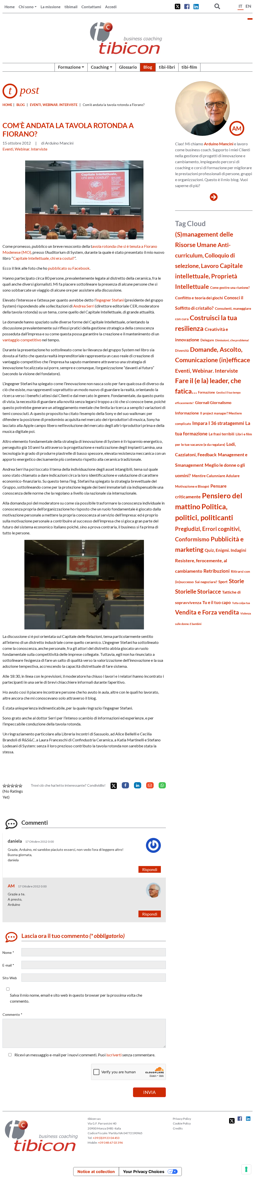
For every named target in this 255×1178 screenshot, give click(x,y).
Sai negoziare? (206, 582)
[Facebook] (125, 785)
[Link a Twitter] (177, 6)
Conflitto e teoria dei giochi (199, 297)
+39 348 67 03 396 (110, 1142)
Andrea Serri (83, 306)
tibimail (70, 6)
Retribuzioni (216, 571)
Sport (223, 581)
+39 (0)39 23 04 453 (106, 1138)
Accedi (111, 6)
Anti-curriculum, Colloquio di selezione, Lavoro (205, 255)
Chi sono (26, 6)
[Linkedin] (137, 785)
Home (9, 6)
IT (240, 6)
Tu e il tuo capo (216, 602)
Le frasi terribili (221, 434)
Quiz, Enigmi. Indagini (225, 550)
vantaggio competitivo (21, 339)
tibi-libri (167, 67)
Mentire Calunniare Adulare (216, 475)
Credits (178, 1128)
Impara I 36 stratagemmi (218, 423)
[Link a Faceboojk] (186, 6)
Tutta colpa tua (241, 603)
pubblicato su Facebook (69, 268)
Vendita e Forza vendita (207, 612)
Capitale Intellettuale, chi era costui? (43, 258)
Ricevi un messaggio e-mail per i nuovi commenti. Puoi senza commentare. (84, 1054)
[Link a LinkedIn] (196, 6)
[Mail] (149, 785)
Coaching (100, 67)
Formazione (69, 67)
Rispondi (149, 869)
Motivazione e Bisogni (192, 486)
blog (20, 105)
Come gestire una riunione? (230, 288)
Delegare (207, 340)
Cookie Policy (182, 1123)
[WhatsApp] (162, 785)
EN (248, 6)
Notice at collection (96, 1171)
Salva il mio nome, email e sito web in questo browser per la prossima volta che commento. (76, 998)
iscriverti (114, 1054)
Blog (147, 67)
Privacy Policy (182, 1119)
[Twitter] (114, 785)
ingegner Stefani (110, 300)
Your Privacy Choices (143, 1171)
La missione (51, 6)
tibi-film (189, 67)
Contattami (91, 6)
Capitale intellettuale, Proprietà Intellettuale (209, 276)
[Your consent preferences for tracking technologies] (246, 1169)
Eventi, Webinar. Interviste (53, 105)
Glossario (128, 67)
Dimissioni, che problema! (232, 340)
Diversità (182, 351)
